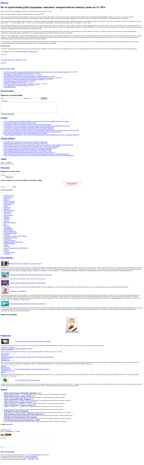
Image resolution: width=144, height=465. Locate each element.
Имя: (2, 98)
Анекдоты (7, 254)
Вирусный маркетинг (10, 222)
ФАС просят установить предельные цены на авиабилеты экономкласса (24, 79)
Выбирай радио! (8, 230)
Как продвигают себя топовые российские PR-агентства (20, 122)
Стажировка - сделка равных (18, 291)
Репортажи (7, 207)
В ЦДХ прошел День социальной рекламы (27, 380)
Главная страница (9, 195)
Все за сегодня (8, 197)
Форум (4, 389)
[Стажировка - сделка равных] (5, 293)
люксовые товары (6, 60)
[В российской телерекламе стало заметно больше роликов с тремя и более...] (5, 277)
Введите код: (27, 98)
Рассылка (5, 167)
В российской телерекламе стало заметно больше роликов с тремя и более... (31, 274)
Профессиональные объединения (13, 242)
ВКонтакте (11, 431)
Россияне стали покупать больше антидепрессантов (19, 73)
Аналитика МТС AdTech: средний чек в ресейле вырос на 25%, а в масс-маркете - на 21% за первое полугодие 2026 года (38, 145)
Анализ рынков (8, 138)
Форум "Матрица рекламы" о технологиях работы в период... (32, 369)
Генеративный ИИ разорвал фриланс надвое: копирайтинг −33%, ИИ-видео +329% (28, 151)
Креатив (6, 225)
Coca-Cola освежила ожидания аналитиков (16, 81)
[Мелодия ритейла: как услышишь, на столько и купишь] (5, 266)
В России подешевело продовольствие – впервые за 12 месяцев (22, 84)
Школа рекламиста (9, 210)
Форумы (6, 251)
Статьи (4, 118)
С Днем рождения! (9, 252)
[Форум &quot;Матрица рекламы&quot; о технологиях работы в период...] (8, 372)
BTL (5, 224)
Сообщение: (4, 101)
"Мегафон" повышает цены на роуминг (15, 82)
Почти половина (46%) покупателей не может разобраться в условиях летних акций (28, 149)
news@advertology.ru (32, 456)
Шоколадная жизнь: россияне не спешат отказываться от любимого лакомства (26, 76)
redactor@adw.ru (33, 457)
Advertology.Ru (33, 51)
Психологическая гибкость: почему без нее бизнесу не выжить (33, 341)
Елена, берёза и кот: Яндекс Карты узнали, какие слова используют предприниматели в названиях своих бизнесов (37, 154)
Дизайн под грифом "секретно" (24, 348)
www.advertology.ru (35, 454)
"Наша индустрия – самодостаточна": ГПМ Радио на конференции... (34, 357)
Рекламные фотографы (10, 233)
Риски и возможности (10, 231)
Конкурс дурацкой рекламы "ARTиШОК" (16, 248)
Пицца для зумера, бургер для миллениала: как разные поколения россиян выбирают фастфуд (30, 148)
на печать (3, 62)
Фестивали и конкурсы (10, 237)
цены (13, 60)
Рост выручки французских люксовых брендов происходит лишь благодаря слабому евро (29, 78)
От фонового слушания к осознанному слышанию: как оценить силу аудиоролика (27, 124)
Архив (3, 159)
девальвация (19, 60)
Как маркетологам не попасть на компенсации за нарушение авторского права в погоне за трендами (32, 131)
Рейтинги (7, 216)
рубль (24, 60)
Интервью (7, 209)
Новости (4, 3)
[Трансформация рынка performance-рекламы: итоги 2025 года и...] (5, 306)
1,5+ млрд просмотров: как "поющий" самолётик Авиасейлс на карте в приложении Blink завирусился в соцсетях (36, 121)
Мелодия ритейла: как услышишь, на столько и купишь (25, 263)
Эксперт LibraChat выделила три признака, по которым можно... (28, 283)
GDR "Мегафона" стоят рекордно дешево (16, 85)
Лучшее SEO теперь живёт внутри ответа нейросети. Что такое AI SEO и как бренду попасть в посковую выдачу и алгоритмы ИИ (41, 130)
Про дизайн (7, 227)
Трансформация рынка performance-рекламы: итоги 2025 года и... (28, 303)
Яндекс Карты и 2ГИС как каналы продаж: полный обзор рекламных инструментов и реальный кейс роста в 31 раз (37, 125)
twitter (18, 431)
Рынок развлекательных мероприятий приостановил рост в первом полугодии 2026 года (29, 152)
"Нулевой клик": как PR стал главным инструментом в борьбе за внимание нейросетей (29, 127)
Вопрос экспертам (9, 203)
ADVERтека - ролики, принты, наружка (15, 236)
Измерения (7, 218)
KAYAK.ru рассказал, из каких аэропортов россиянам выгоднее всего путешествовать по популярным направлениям (37, 72)
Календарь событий (9, 240)
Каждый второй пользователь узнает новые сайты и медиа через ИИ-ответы (26, 143)
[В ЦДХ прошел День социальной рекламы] (5, 382)
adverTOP (7, 198)
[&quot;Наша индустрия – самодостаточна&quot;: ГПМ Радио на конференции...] (8, 360)
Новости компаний (9, 201)
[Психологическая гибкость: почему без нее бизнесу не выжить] (5, 344)
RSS (3, 431)
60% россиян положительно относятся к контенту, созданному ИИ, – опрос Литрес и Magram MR (32, 146)
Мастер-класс (8, 212)
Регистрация (9, 452)
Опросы (6, 249)
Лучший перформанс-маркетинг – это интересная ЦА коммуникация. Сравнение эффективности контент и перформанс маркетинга (42, 134)
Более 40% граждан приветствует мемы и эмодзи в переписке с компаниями (26, 142)
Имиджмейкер (8, 228)
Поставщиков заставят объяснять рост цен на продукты (20, 75)
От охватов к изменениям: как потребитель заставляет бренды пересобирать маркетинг (29, 128)
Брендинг (7, 221)
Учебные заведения (9, 243)
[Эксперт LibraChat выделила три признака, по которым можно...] (5, 285)
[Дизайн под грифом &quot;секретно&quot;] (8, 349)
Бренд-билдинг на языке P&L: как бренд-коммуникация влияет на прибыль (25, 133)
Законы (6, 245)
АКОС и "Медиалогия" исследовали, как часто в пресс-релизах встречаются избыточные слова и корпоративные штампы (39, 155)
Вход (2, 452)
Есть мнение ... (8, 204)
